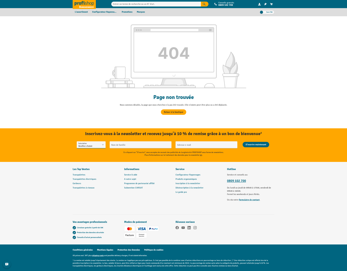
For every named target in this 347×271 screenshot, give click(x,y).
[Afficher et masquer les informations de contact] (7, 264)
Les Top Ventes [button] (81, 169)
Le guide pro (181, 192)
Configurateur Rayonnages (188, 175)
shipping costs (98, 255)
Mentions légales (105, 250)
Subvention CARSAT (133, 188)
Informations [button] (131, 169)
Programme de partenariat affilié (139, 183)
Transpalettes (79, 175)
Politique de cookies (153, 250)
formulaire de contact (249, 199)
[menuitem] (259, 4)
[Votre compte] (259, 4)
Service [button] (180, 169)
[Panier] (271, 4)
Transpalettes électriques (84, 179)
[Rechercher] (204, 4)
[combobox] (156, 4)
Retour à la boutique (173, 112)
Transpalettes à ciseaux (83, 188)
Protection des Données (129, 250)
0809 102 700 (236, 181)
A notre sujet (130, 179)
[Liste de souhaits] (265, 4)
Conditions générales (83, 250)
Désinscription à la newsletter (189, 188)
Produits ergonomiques (186, 179)
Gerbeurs (77, 183)
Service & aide (130, 175)
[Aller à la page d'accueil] (84, 4)
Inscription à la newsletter (188, 183)
